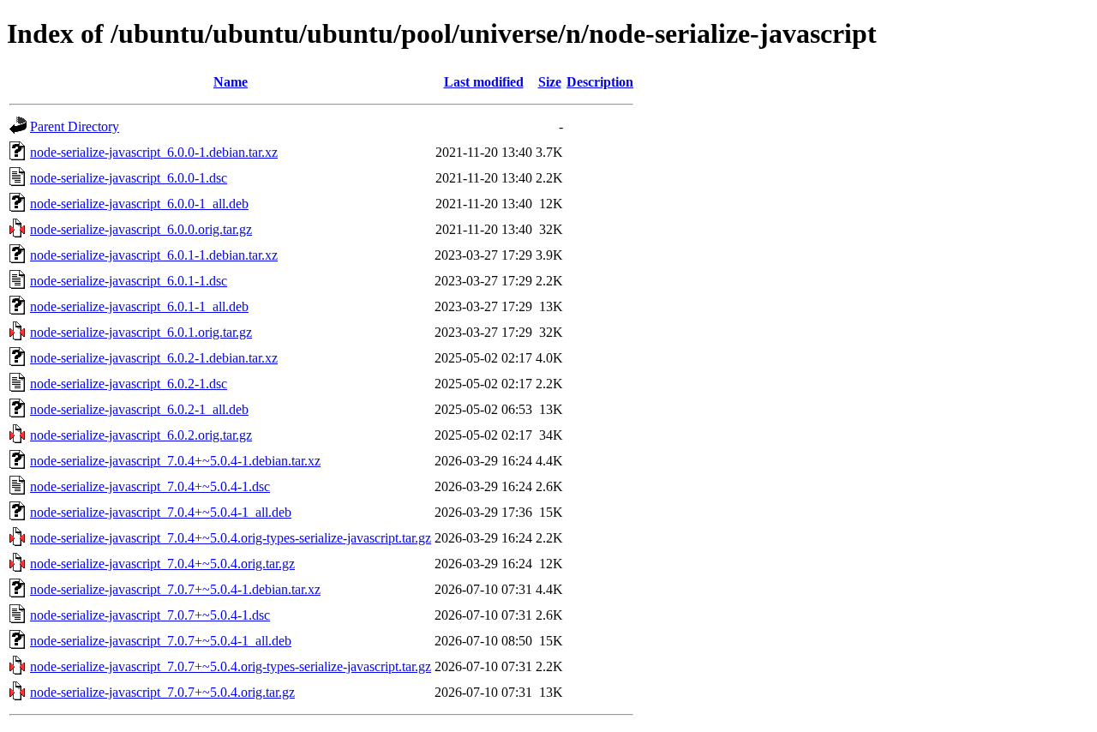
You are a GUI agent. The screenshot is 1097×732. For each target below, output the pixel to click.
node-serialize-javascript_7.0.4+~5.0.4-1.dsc (150, 486)
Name (230, 82)
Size (549, 82)
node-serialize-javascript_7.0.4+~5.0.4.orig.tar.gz (162, 563)
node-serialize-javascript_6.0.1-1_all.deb (139, 306)
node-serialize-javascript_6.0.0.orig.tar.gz (141, 229)
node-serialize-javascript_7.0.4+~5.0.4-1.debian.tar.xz (175, 460)
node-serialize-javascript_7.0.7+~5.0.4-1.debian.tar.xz (175, 589)
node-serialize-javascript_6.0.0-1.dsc (128, 178)
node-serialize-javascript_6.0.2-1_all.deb (139, 409)
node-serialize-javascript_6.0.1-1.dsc (128, 280)
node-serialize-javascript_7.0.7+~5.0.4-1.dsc (150, 615)
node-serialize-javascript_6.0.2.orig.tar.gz (141, 435)
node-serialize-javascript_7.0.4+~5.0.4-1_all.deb (160, 512)
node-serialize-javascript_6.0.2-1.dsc (128, 383)
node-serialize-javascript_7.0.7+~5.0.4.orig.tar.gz (162, 692)
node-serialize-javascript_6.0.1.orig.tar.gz (141, 332)
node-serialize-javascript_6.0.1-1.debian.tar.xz (154, 255)
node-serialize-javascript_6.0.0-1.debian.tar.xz (154, 152)
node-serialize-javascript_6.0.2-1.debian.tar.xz (154, 358)
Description (599, 82)
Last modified (484, 82)
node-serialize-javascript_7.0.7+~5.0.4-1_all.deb (160, 640)
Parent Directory (74, 126)
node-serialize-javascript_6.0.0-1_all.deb (139, 203)
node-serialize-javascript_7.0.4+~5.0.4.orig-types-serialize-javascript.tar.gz (230, 538)
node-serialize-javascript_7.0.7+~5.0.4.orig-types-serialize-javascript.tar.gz (230, 666)
